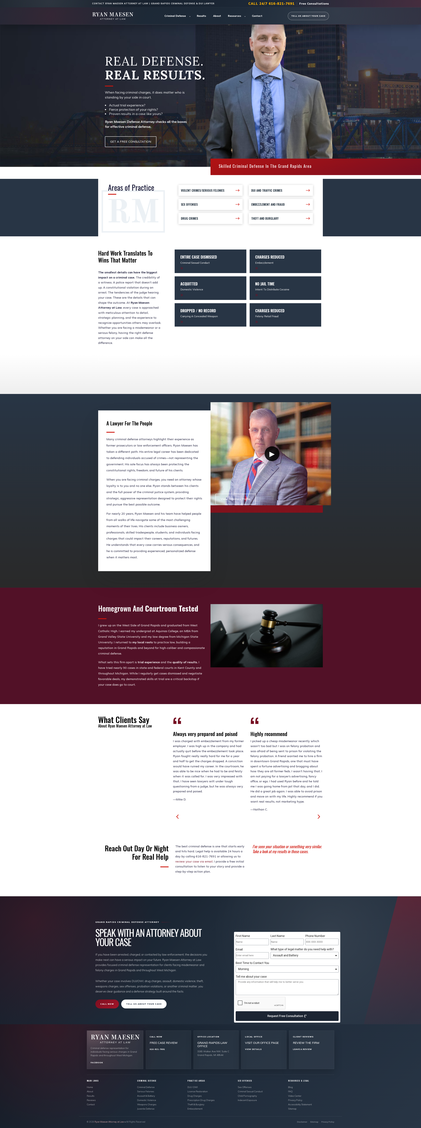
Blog (290, 1087)
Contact (257, 15)
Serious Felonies (145, 1091)
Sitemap (292, 1108)
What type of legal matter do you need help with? (302, 949)
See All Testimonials (117, 740)
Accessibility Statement (300, 1104)
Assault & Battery (146, 1095)
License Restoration (197, 1091)
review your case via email (194, 861)
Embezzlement (194, 1108)
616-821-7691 (157, 1049)
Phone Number (315, 936)
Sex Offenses (245, 1087)
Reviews (91, 1100)
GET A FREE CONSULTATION (130, 141)
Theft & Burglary (195, 1104)
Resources (234, 15)
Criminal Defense (175, 15)
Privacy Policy (295, 1100)
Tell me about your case (251, 976)
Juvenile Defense (145, 1108)
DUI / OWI (192, 1087)
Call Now (107, 1004)
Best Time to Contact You (252, 963)
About (217, 15)
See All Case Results (117, 356)
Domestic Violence (146, 1100)
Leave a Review (302, 1049)
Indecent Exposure (247, 1100)
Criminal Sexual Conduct (250, 1091)
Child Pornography (247, 1095)
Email (239, 949)
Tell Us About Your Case (308, 16)
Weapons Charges (146, 1104)
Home (90, 1087)
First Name (243, 936)
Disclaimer (302, 1122)
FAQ (290, 1091)
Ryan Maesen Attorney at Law (109, 1121)
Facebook (97, 1062)
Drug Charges (194, 1095)
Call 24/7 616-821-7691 (271, 3)
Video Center (294, 1095)
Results (201, 15)
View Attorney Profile (235, 499)
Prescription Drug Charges (201, 1100)
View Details (253, 1049)
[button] (177, 816)
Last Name (278, 936)
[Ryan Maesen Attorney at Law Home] (115, 16)
